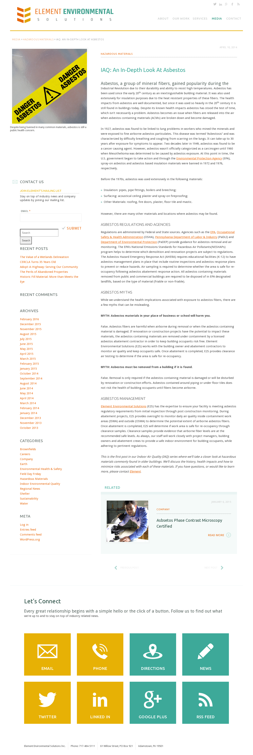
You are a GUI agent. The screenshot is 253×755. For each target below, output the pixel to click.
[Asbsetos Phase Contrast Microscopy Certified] (127, 521)
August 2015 (28, 334)
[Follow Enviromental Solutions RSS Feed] (238, 4)
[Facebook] (232, 4)
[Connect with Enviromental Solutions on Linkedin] (221, 4)
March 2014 (28, 403)
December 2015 (30, 324)
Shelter (25, 493)
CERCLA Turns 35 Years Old (38, 262)
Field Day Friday (30, 474)
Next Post (211, 567)
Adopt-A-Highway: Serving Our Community (49, 267)
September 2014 (31, 378)
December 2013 (30, 418)
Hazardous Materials (38, 39)
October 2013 (29, 428)
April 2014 (26, 398)
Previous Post (129, 567)
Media (217, 18)
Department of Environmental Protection (129, 242)
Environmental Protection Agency (199, 158)
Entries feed (28, 529)
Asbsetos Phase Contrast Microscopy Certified (189, 523)
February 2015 (29, 363)
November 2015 (31, 329)
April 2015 (26, 354)
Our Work (181, 18)
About (163, 18)
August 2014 (28, 383)
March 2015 (28, 359)
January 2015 (28, 368)
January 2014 (28, 413)
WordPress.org (30, 539)
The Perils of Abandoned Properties (44, 272)
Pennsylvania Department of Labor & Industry (186, 237)
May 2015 (26, 349)
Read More (216, 535)
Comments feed (31, 534)
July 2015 (26, 339)
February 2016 (29, 319)
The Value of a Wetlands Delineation (44, 257)
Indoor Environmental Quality (40, 484)
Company (163, 509)
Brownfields (28, 449)
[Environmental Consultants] (68, 16)
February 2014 (29, 408)
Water (24, 503)
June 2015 (26, 344)
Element (135, 471)
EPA (212, 232)
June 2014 (26, 388)
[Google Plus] (226, 4)
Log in (24, 524)
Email (25, 211)
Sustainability (29, 498)
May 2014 (26, 393)
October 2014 (29, 373)
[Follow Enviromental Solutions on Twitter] (214, 4)
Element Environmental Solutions (123, 406)
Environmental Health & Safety (41, 469)
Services (200, 18)
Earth (23, 464)
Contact (233, 18)
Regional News (30, 488)
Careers (25, 454)
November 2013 (31, 423)
